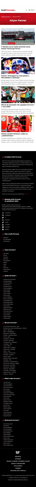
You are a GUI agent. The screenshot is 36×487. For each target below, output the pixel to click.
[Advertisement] (18, 3)
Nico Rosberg (7, 391)
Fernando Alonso (8, 311)
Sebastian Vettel (7, 401)
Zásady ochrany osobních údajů (18, 461)
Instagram (8, 215)
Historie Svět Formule (18, 470)
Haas (4, 264)
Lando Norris (6, 284)
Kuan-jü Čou (6, 443)
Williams (5, 267)
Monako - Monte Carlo (9, 353)
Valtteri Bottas (7, 316)
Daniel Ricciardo (7, 424)
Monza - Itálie (7, 356)
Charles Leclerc (7, 286)
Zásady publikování (18, 463)
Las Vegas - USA (7, 344)
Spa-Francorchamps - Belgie (11, 363)
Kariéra (18, 468)
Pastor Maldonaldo (8, 436)
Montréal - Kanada (8, 354)
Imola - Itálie (6, 337)
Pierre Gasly (6, 295)
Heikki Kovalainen (8, 439)
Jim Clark (6, 410)
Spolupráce (6, 241)
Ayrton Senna (7, 399)
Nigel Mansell (7, 415)
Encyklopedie (7, 239)
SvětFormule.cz (5, 16)
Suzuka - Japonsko (8, 340)
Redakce (5, 237)
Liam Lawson (7, 293)
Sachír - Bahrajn (7, 330)
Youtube (7, 227)
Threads (7, 220)
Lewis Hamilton (7, 283)
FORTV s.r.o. (27, 194)
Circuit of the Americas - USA (11, 326)
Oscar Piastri (6, 290)
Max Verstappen (7, 288)
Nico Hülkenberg (8, 304)
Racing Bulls (6, 260)
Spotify (7, 229)
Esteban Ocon (7, 309)
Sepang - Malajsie (8, 374)
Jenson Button (7, 408)
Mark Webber (7, 432)
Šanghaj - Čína (7, 360)
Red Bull (5, 259)
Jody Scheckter (7, 412)
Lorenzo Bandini (8, 441)
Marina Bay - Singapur (9, 347)
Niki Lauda (6, 389)
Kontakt (18, 459)
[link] (26, 10)
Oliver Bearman (7, 300)
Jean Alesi (6, 425)
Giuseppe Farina (7, 403)
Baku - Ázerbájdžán (8, 331)
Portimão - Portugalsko (9, 370)
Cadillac (5, 271)
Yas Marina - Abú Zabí (9, 365)
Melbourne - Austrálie (9, 349)
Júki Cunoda (6, 313)
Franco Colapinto (8, 298)
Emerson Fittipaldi (8, 392)
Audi (4, 266)
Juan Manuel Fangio (9, 394)
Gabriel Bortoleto (8, 302)
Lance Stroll (6, 314)
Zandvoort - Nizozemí (9, 367)
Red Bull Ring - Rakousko (10, 358)
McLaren (5, 257)
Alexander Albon (8, 307)
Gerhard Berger (7, 427)
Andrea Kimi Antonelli (9, 279)
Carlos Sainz (6, 306)
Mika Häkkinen (7, 414)
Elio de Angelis (7, 429)
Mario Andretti (7, 396)
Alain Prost (6, 398)
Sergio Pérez (6, 318)
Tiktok (6, 222)
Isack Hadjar (6, 291)
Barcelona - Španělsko (9, 333)
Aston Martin (6, 269)
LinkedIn (7, 224)
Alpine (5, 262)
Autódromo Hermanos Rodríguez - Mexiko (15, 328)
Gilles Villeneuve (8, 431)
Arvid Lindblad (7, 297)
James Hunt (6, 405)
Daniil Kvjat (6, 438)
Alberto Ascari (7, 407)
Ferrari (5, 255)
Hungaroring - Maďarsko (10, 342)
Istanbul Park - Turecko (9, 372)
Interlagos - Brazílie (8, 338)
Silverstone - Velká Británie (10, 361)
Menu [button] (33, 10)
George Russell (7, 281)
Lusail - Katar (7, 345)
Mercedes (6, 253)
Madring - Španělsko (9, 368)
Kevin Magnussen (8, 445)
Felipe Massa (6, 434)
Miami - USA (6, 351)
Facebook (7, 212)
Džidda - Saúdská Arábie (10, 335)
